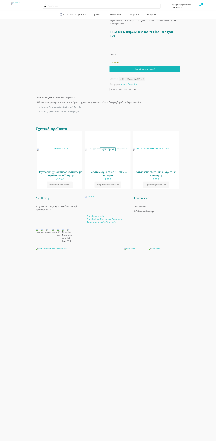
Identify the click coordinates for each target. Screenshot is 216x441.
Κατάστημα (129, 20)
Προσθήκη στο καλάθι (144, 69)
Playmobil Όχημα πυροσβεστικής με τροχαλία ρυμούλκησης (60, 173)
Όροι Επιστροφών (95, 216)
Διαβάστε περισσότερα (108, 184)
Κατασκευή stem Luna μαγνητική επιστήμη (156, 173)
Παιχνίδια (142, 20)
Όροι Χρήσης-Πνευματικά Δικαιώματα (105, 219)
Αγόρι (151, 20)
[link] (78, 342)
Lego (122, 79)
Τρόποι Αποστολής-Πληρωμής (101, 222)
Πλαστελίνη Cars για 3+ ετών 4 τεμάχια (107, 173)
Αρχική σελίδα (116, 20)
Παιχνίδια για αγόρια (135, 79)
